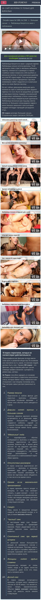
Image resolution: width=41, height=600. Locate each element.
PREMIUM (36, 3)
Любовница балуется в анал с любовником (18, 24)
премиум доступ (25, 58)
